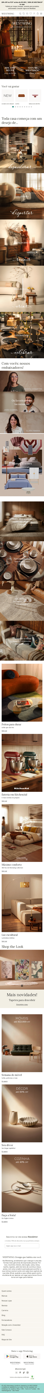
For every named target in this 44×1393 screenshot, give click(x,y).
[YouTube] (16, 1372)
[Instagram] (27, 1372)
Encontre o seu (22, 1004)
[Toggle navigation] (41, 13)
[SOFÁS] (21, 95)
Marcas (4, 1296)
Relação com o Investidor (11, 1325)
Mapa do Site (7, 1339)
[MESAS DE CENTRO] (35, 95)
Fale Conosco (7, 1330)
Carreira (5, 1310)
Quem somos (7, 1291)
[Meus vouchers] (24, 13)
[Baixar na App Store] (31, 1356)
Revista (4, 1305)
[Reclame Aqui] (32, 1377)
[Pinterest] (20, 1372)
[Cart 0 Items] (37, 13)
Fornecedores (7, 1320)
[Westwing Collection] (15, 1363)
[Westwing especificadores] (29, 1363)
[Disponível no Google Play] (12, 1356)
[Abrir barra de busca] (20, 13)
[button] (30, 13)
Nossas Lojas (7, 1301)
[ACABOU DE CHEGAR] (7, 95)
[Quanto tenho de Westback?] (27, 13)
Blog (3, 1315)
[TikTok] (24, 1372)
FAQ (3, 1335)
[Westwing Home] (8, 13)
